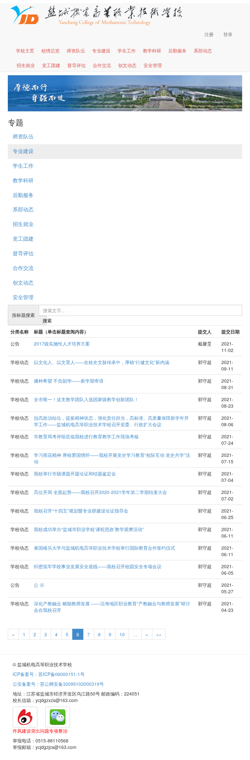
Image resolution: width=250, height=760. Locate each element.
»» (158, 634)
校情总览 (50, 50)
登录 (227, 34)
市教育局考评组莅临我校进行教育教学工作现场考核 (86, 436)
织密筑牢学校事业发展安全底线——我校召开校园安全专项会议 (97, 566)
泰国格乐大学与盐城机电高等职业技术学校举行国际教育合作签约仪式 (104, 547)
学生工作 (127, 50)
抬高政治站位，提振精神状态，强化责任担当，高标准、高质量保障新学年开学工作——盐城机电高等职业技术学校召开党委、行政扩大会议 (111, 421)
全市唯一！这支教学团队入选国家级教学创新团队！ (86, 399)
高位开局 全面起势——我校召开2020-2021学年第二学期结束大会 (100, 492)
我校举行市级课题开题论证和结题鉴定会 (75, 473)
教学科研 (152, 50)
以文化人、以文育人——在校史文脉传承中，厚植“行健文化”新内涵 (101, 362)
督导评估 (76, 65)
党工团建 (51, 65)
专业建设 (101, 50)
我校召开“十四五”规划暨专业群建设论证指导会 (81, 510)
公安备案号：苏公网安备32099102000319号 (58, 684)
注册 (209, 34)
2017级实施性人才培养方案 (62, 343)
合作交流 (102, 65)
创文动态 (127, 65)
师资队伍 (76, 50)
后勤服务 (177, 50)
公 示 (39, 585)
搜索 (45, 320)
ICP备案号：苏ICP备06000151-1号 (49, 674)
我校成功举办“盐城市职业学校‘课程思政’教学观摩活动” (89, 529)
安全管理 (153, 65)
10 (122, 634)
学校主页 (25, 50)
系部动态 (203, 50)
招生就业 (26, 65)
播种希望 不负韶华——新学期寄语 (69, 380)
